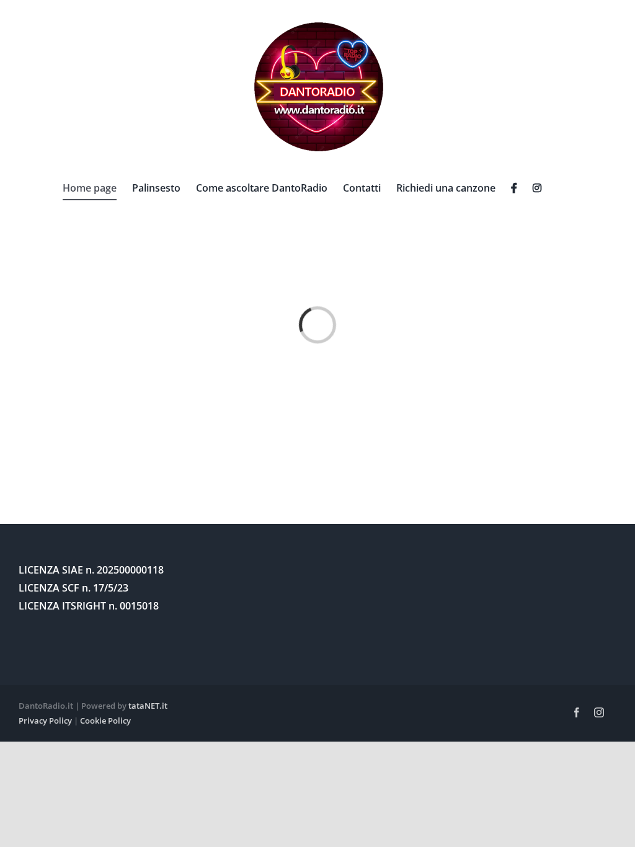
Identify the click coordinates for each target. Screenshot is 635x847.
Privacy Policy (45, 720)
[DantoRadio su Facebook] (514, 187)
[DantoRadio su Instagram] (537, 187)
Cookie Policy (105, 720)
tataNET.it (147, 705)
